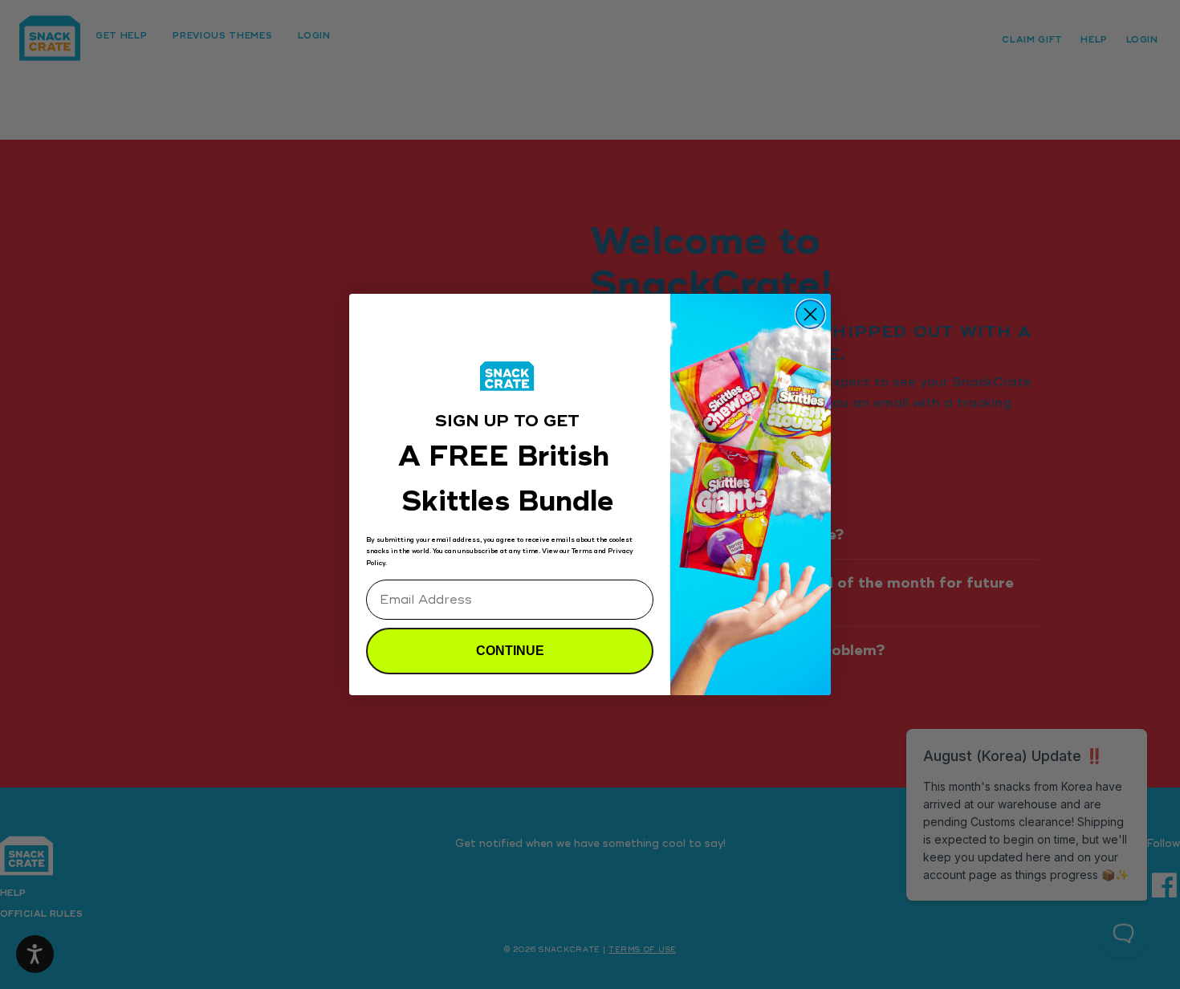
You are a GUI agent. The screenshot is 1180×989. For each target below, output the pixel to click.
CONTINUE (510, 650)
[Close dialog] (810, 314)
